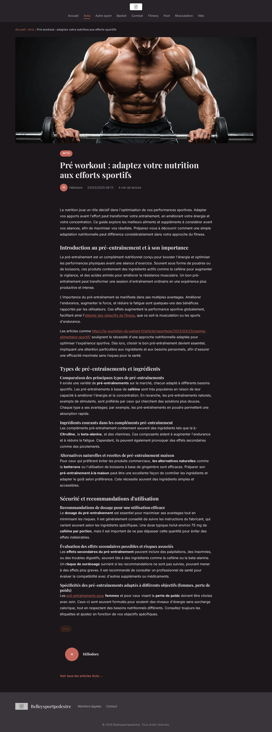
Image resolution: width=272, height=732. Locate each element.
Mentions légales (89, 706)
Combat (137, 15)
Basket (121, 15)
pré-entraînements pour (85, 595)
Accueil (73, 15)
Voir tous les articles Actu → (81, 676)
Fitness (153, 15)
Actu (87, 15)
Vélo (201, 15)
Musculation (184, 15)
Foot (167, 15)
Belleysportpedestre (51, 706)
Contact (111, 706)
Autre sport (103, 15)
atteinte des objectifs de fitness (110, 315)
